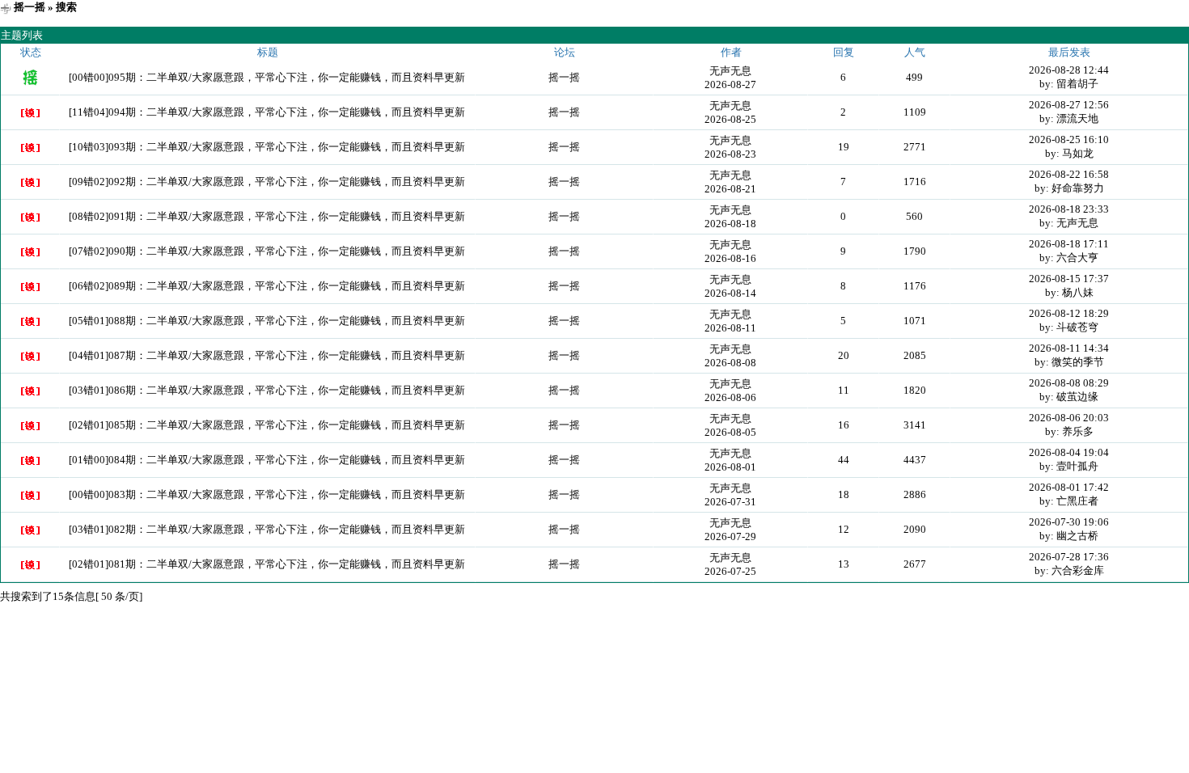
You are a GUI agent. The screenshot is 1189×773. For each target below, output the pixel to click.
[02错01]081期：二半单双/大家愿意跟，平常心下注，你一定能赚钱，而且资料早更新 (267, 564)
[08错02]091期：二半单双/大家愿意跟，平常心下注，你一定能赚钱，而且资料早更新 (267, 216)
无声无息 (730, 71)
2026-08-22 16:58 (1069, 174)
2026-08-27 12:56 (1069, 105)
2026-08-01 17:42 (1069, 487)
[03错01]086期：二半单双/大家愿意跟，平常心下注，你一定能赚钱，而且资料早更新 (267, 390)
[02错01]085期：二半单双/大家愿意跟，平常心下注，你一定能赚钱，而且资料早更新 (267, 425)
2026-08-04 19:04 (1069, 452)
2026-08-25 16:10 (1069, 139)
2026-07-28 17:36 (1069, 557)
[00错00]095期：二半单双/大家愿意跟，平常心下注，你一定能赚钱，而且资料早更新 (267, 77)
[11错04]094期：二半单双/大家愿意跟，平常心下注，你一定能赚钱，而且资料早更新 (267, 112)
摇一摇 (29, 7)
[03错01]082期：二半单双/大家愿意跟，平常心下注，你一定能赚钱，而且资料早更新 (267, 529)
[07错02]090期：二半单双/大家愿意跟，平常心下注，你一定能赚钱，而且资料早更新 (267, 251)
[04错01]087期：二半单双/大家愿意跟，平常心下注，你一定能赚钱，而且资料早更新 (267, 355)
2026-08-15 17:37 (1069, 278)
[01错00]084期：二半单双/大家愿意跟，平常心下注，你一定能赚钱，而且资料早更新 (267, 460)
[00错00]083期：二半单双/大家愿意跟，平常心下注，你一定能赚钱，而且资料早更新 (267, 494)
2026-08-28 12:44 (1069, 70)
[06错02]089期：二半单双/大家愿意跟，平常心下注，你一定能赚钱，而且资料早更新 (267, 286)
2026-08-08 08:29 (1069, 383)
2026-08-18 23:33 (1069, 209)
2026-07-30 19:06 (1069, 522)
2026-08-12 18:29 (1069, 313)
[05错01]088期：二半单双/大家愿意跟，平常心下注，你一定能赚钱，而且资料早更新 (267, 321)
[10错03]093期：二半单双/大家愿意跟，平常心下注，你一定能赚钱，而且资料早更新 (267, 147)
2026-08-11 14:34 (1069, 348)
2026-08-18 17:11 (1069, 244)
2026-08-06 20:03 (1069, 418)
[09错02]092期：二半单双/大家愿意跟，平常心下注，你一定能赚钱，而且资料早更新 (267, 181)
